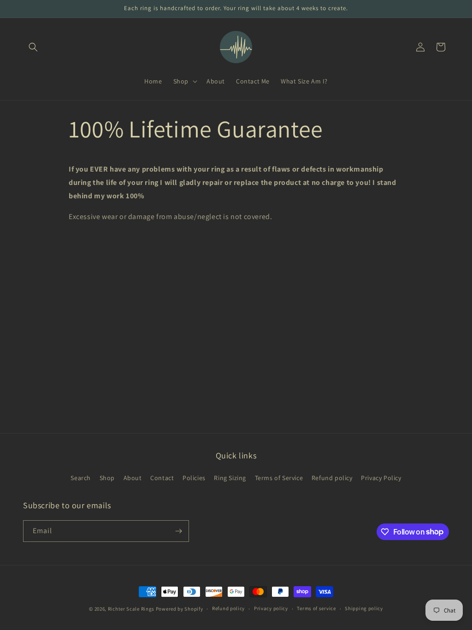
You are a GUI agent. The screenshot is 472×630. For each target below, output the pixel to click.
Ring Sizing (230, 478)
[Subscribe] (178, 531)
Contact (162, 478)
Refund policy (332, 478)
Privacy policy (271, 608)
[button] (33, 47)
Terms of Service (279, 478)
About (133, 478)
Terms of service (316, 608)
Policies (194, 478)
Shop (107, 478)
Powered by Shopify (179, 609)
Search (81, 478)
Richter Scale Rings (131, 609)
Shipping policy (364, 608)
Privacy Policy (381, 478)
